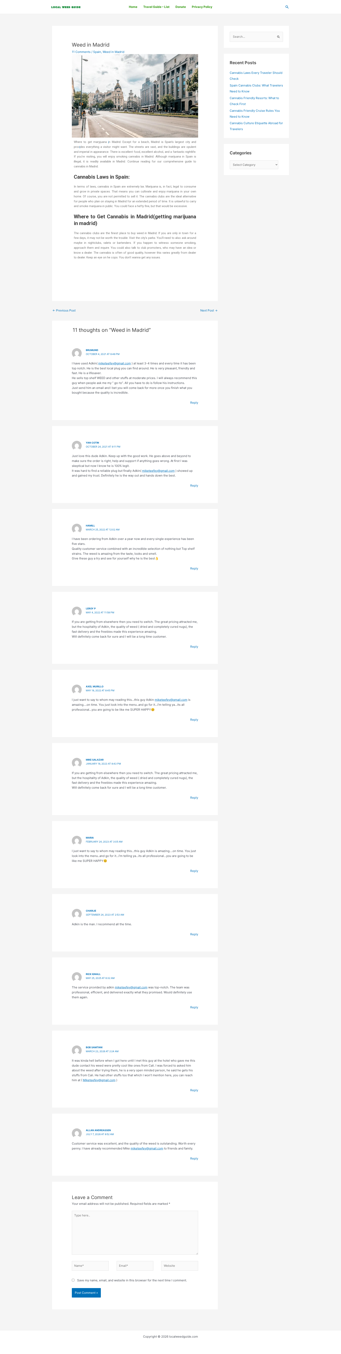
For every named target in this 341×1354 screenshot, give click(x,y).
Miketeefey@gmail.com (99, 1080)
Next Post (208, 310)
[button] (287, 7)
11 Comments (81, 52)
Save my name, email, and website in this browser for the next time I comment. (132, 1280)
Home (133, 7)
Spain (97, 52)
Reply (194, 402)
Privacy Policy (202, 7)
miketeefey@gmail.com (114, 363)
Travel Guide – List (156, 7)
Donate (180, 7)
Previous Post (64, 310)
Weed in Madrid (113, 52)
